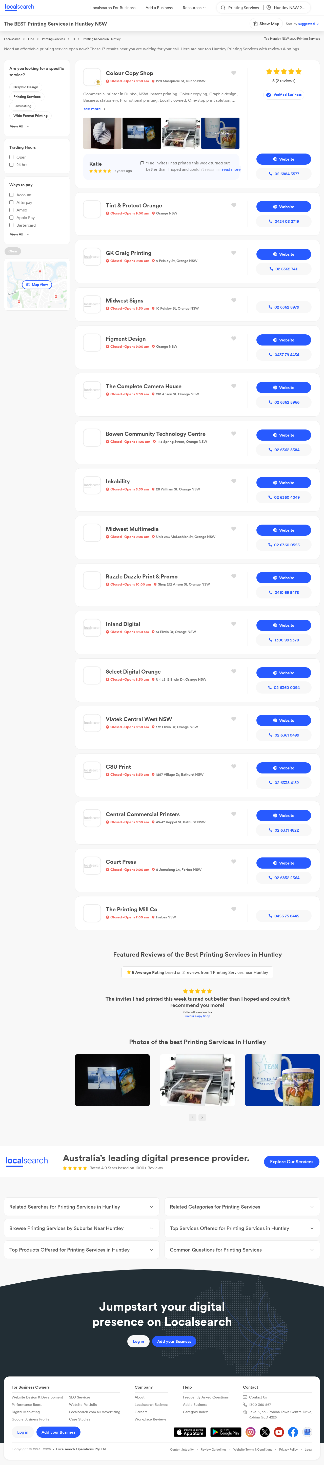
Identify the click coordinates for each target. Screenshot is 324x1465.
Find (31, 39)
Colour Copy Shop (197, 1016)
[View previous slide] (192, 1117)
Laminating (22, 106)
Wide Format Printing (30, 115)
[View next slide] (202, 1117)
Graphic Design (25, 87)
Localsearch (12, 39)
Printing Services (53, 39)
